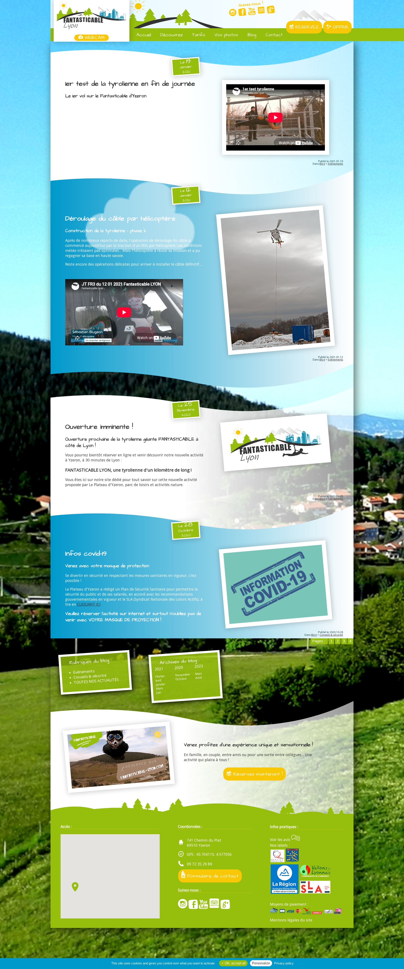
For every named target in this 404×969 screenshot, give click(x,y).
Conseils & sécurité (331, 635)
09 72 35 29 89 (199, 863)
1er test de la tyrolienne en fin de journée (130, 83)
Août (198, 677)
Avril (158, 680)
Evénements (335, 164)
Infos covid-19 (86, 553)
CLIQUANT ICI (89, 604)
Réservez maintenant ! (257, 774)
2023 (198, 666)
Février (160, 676)
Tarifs (197, 35)
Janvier (160, 684)
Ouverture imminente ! (99, 427)
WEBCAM (94, 38)
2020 (178, 667)
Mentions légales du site (291, 919)
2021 (158, 669)
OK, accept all (235, 963)
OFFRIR (339, 27)
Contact (273, 35)
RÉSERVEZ (306, 27)
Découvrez (171, 35)
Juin (158, 692)
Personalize (261, 963)
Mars (159, 688)
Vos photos (225, 35)
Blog (251, 35)
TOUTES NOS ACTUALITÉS (96, 681)
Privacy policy (284, 963)
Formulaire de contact (212, 876)
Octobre (181, 678)
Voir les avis (280, 839)
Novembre (182, 674)
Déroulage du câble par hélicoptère (120, 218)
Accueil (143, 35)
